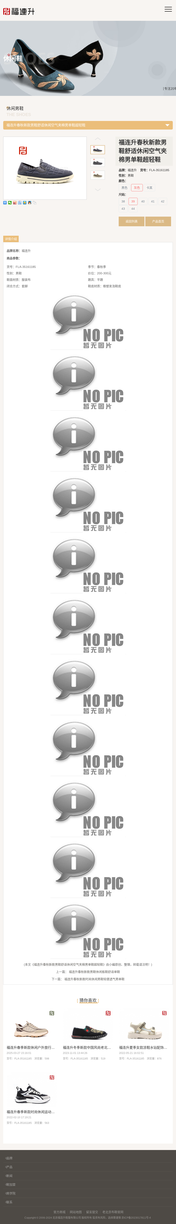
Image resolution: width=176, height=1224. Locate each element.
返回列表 (132, 221)
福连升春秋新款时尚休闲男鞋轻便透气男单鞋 (94, 979)
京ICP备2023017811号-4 (136, 1217)
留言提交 (92, 1212)
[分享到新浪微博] (15, 202)
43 (123, 208)
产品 (9, 1167)
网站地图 (76, 1212)
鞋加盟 (10, 1184)
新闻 (9, 1175)
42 (162, 201)
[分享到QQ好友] (30, 202)
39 (133, 201)
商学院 (10, 1193)
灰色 (137, 187)
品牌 (9, 1158)
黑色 (124, 187)
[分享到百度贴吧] (20, 202)
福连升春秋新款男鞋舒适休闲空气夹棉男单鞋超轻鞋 (68, 964)
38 (123, 201)
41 (153, 201)
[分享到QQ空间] (25, 202)
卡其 (149, 187)
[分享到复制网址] (34, 202)
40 (143, 201)
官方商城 (59, 1212)
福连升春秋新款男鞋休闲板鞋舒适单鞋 (94, 971)
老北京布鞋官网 (112, 1212)
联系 (9, 1202)
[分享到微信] (10, 202)
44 (133, 208)
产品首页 (158, 221)
